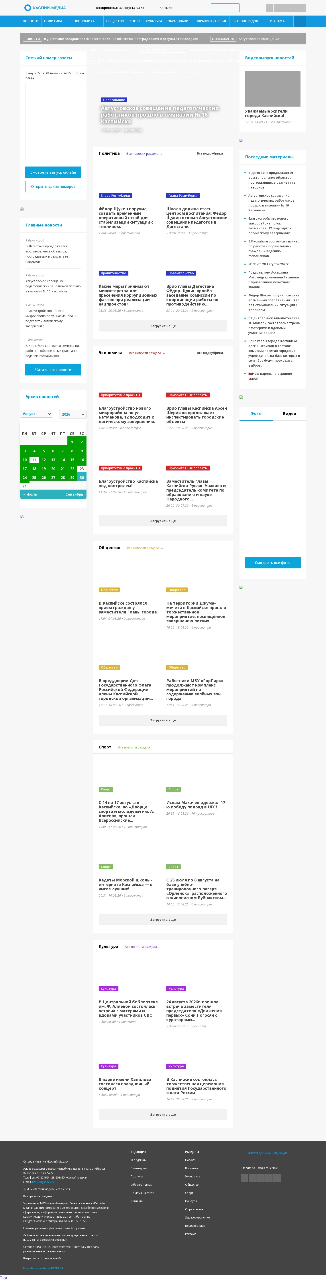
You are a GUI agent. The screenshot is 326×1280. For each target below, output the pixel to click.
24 (25, 477)
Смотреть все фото (273, 562)
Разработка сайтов (36, 1268)
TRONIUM (57, 1268)
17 (25, 468)
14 (63, 459)
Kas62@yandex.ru (43, 1182)
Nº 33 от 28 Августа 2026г (268, 264)
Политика (53, 21)
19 (44, 468)
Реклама (277, 21)
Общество (115, 21)
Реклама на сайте (142, 1193)
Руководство (139, 1168)
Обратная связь (141, 1185)
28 (63, 477)
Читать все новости (53, 369)
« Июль (30, 494)
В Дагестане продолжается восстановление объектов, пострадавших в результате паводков (121, 39)
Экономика (84, 21)
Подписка (137, 1176)
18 (34, 468)
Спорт (135, 21)
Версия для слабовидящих (267, 1153)
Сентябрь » (75, 494)
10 (25, 459)
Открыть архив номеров (53, 186)
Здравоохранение (211, 21)
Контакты (137, 1201)
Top (3, 1277)
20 (53, 468)
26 (44, 477)
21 (63, 468)
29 (72, 477)
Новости (31, 21)
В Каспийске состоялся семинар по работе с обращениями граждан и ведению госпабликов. (52, 350)
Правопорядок (245, 21)
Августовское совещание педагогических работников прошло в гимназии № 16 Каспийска (53, 286)
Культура (154, 21)
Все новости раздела (142, 153)
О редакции (139, 1160)
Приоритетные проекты (162, 50)
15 (72, 459)
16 (82, 459)
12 (44, 459)
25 (34, 477)
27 (53, 477)
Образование (179, 21)
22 (72, 468)
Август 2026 (53, 426)
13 (53, 459)
